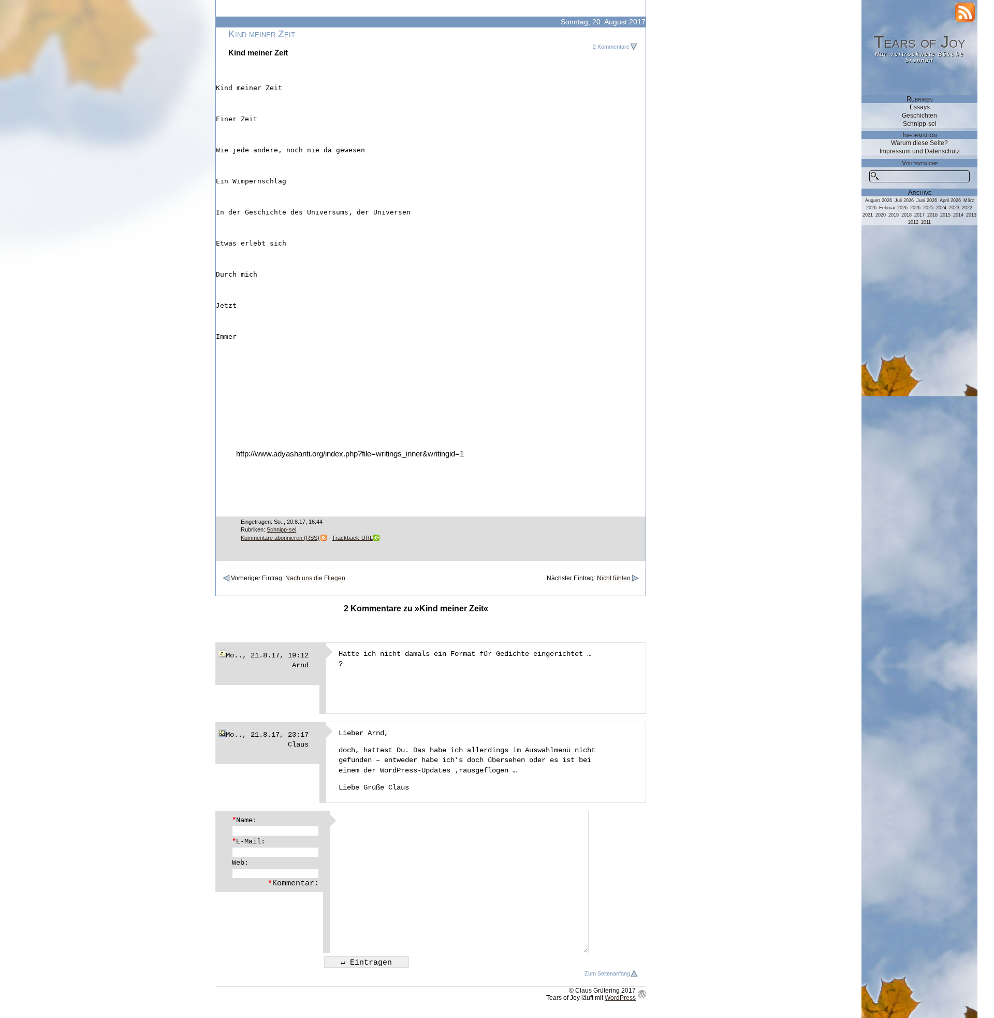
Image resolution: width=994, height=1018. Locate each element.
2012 (913, 222)
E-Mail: (248, 841)
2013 (971, 215)
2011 (926, 222)
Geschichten (919, 115)
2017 (919, 215)
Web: (240, 862)
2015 (945, 215)
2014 (958, 215)
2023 (954, 207)
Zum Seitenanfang (607, 973)
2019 (893, 215)
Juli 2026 (904, 200)
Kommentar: (293, 883)
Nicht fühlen (614, 578)
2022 (967, 207)
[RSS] (965, 12)
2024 (941, 207)
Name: (244, 820)
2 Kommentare (611, 47)
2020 (880, 215)
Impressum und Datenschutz (920, 151)
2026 (915, 207)
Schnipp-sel (281, 529)
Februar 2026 (893, 207)
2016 (932, 215)
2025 (928, 207)
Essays (920, 107)
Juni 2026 (926, 200)
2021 (868, 215)
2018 (906, 215)
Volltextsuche (920, 163)
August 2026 (878, 200)
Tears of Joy (920, 42)
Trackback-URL (352, 538)
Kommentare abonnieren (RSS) (280, 538)
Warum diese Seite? (919, 143)
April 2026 (950, 200)
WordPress (620, 997)
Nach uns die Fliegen (315, 578)
